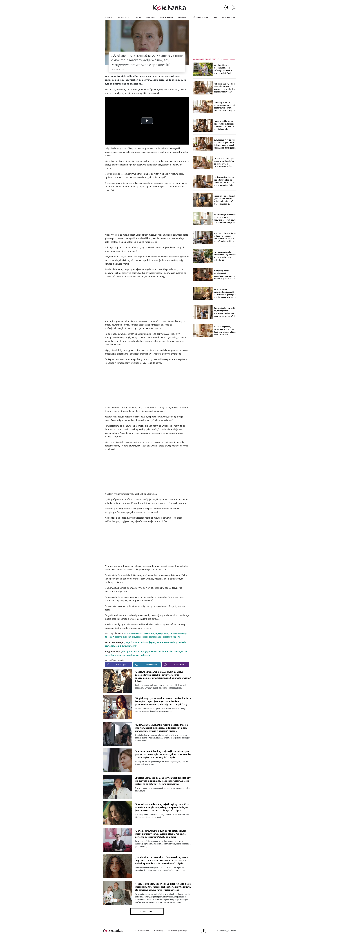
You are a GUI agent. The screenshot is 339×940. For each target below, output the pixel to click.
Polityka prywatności (177, 930)
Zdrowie (150, 17)
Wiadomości (124, 17)
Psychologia (166, 17)
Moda (138, 17)
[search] (234, 7)
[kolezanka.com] (169, 7)
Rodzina (182, 17)
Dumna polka (228, 17)
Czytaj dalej (146, 911)
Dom (215, 17)
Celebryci (108, 17)
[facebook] (227, 7)
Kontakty (158, 930)
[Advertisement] (214, 38)
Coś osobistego (199, 17)
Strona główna (142, 930)
